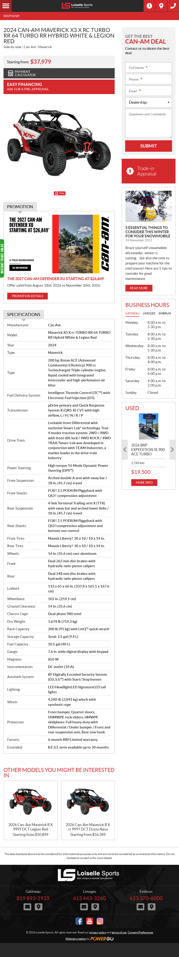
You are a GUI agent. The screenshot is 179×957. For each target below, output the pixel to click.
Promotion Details (27, 296)
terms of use (119, 932)
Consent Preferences (140, 932)
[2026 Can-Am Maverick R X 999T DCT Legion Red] (30, 801)
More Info (144, 482)
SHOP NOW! (11, 16)
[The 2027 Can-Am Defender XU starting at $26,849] (59, 244)
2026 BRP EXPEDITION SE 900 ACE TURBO (148, 449)
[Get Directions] (161, 6)
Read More (139, 288)
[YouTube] (89, 921)
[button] (125, 450)
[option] (148, 449)
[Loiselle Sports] (78, 6)
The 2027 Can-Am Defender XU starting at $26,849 (55, 279)
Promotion (20, 206)
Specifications (23, 314)
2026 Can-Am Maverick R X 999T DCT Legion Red (30, 827)
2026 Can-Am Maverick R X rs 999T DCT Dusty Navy (88, 827)
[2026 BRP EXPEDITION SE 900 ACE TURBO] (148, 426)
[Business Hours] (149, 6)
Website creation (75, 938)
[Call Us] (173, 6)
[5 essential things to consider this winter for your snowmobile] (148, 206)
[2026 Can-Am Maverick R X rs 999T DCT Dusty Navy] (88, 801)
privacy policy (97, 932)
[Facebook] (79, 921)
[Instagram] (99, 921)
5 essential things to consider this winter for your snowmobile (147, 231)
